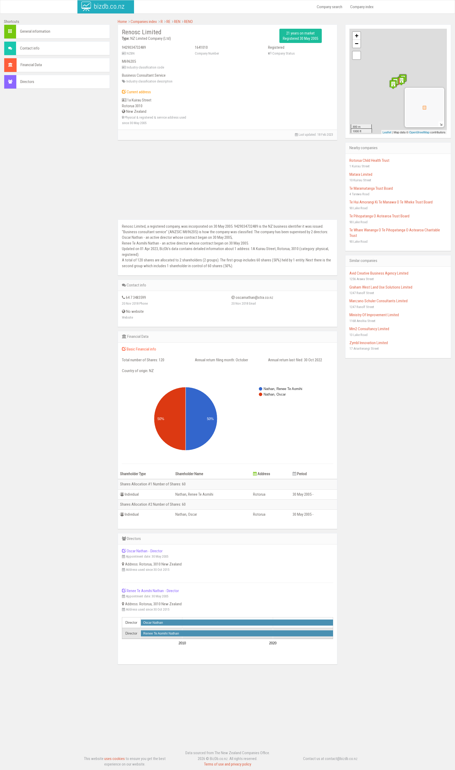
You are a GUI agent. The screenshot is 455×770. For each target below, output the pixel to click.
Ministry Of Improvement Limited (374, 315)
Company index (362, 6)
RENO (188, 21)
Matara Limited (360, 174)
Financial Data (31, 64)
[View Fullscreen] (356, 55)
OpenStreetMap (419, 132)
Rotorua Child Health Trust (369, 160)
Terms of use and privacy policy (227, 764)
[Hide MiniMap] (440, 123)
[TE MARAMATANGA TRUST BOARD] (401, 81)
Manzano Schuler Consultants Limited (378, 301)
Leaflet (387, 132)
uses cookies (114, 758)
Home (122, 21)
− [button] (356, 43)
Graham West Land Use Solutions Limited (380, 287)
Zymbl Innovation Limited (368, 342)
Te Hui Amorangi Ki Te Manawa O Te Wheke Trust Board (391, 202)
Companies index (144, 21)
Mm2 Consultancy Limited (369, 328)
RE (168, 21)
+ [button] (356, 35)
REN (177, 21)
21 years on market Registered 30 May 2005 (300, 36)
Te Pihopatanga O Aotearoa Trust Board (379, 216)
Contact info (29, 48)
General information (35, 31)
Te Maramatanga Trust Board (371, 188)
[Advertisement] (57, 131)
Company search (329, 6)
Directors (27, 81)
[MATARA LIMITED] (393, 84)
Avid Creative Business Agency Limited (378, 273)
